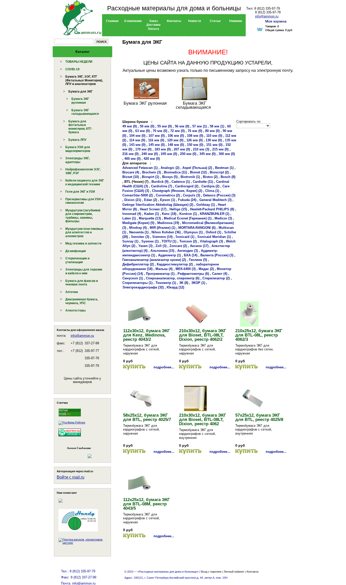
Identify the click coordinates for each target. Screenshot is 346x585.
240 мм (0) (150, 154)
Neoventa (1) (138, 232)
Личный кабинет (234, 571)
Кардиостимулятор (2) (175, 264)
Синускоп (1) (132, 278)
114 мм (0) (137, 140)
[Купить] (134, 367)
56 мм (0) (182, 126)
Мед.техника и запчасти (83, 243)
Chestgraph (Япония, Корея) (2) (177, 191)
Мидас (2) (206, 269)
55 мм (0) (164, 126)
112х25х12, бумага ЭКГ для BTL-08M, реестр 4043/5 (146, 504)
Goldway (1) (205, 205)
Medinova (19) (168, 223)
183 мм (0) (163, 149)
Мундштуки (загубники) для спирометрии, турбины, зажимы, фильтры (82, 216)
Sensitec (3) (140, 237)
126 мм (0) (194, 140)
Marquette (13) (150, 218)
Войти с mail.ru (70, 477)
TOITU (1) (169, 241)
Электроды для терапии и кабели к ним (83, 271)
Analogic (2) (170, 168)
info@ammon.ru (82, 336)
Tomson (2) (188, 241)
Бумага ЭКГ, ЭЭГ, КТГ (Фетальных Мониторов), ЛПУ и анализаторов (84, 80)
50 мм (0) (147, 126)
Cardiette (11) (203, 182)
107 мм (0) (156, 136)
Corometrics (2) (168, 195)
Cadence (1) (180, 182)
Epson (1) (167, 200)
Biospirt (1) (150, 177)
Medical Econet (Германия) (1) (188, 218)
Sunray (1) (130, 241)
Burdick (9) (159, 182)
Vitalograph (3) (211, 241)
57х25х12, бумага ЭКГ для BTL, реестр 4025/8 (259, 417)
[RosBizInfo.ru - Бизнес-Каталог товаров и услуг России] (75, 453)
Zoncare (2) (178, 246)
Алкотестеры (75, 310)
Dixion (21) (132, 200)
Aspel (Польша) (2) (197, 168)
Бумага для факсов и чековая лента (81, 282)
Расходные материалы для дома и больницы (174, 8)
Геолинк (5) (198, 260)
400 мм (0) (132, 159)
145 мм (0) (156, 145)
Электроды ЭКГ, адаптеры (77, 160)
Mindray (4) (138, 228)
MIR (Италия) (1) (162, 228)
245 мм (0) (169, 154)
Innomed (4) (131, 214)
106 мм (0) (176, 136)
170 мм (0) (143, 149)
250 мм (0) (188, 154)
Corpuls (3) (191, 195)
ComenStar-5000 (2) (137, 195)
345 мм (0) (207, 154)
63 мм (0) (142, 131)
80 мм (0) (212, 131)
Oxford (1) (213, 232)
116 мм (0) (156, 140)
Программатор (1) (160, 274)
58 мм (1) (217, 126)
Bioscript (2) (219, 172)
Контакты (253, 571)
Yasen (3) (145, 246)
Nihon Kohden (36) (166, 232)
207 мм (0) (182, 149)
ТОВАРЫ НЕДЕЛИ (78, 61)
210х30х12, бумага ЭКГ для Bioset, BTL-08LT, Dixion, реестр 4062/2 (202, 335)
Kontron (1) (188, 214)
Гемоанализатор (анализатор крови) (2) (154, 260)
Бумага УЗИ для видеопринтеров (77, 149)
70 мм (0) (160, 131)
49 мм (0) (129, 126)
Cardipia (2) (210, 186)
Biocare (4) (130, 172)
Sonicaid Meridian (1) (214, 237)
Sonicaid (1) (185, 237)
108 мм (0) (195, 136)
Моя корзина (275, 21)
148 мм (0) (176, 145)
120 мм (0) (175, 140)
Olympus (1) (193, 232)
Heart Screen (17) (153, 209)
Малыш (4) (164, 269)
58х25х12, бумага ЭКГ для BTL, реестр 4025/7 (147, 417)
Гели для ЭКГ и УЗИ (80, 191)
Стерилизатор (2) (216, 278)
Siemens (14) (162, 237)
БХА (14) (190, 255)
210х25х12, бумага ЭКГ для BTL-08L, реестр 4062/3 (258, 335)
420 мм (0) (152, 159)
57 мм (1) (199, 126)
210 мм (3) (201, 149)
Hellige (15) (178, 209)
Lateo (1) (129, 218)
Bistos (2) (210, 177)
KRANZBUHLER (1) (214, 214)
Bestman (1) (224, 168)
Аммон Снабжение (79, 447)
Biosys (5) (170, 177)
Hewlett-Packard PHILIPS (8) (212, 209)
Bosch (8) (228, 177)
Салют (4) (219, 274)
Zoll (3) (161, 246)
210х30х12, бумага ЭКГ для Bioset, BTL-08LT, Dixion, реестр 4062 (202, 419)
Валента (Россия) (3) (216, 255)
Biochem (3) (151, 172)
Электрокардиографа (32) (143, 287)
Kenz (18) (169, 214)
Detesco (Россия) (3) (219, 195)
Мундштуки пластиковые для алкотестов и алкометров (84, 232)
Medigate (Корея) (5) (138, 223)
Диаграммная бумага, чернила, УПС (81, 301)
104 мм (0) (137, 136)
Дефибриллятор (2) (138, 264)
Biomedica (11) (175, 172)
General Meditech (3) (215, 200)
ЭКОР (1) (198, 283)
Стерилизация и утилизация (77, 260)
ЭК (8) (183, 283)
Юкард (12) (175, 287)
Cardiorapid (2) (186, 186)
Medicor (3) (223, 218)
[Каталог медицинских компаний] (70, 437)
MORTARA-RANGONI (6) (197, 228)
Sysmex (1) (150, 241)
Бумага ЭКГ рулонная (80, 100)
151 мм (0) (214, 145)
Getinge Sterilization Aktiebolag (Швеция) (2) (157, 205)
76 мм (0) (195, 131)
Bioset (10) (130, 177)
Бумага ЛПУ (77, 140)
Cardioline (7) (161, 186)
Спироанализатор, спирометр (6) (172, 278)
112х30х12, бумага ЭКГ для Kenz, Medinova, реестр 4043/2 (146, 335)
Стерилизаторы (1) (137, 283)
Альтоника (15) (162, 251)
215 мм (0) (220, 149)
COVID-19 (72, 69)
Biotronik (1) (190, 177)
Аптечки (71, 292)
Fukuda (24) (187, 200)
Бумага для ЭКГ (80, 91)
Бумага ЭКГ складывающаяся (85, 112)
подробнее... (163, 367)
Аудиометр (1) (169, 255)
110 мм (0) (214, 136)
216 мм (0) (130, 154)
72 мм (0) (177, 131)
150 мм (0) (195, 145)
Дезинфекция (75, 251)
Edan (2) (150, 200)
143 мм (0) (137, 145)
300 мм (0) (227, 154)
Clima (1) (212, 191)
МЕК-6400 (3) (186, 269)
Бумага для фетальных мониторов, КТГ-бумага (80, 127)
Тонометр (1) (166, 283)
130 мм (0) (214, 140)
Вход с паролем (211, 571)
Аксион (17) (199, 246)
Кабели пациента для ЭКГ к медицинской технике (84, 182)
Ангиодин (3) (187, 251)
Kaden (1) (151, 214)
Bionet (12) (198, 172)
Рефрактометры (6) (193, 274)
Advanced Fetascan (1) (140, 168)
